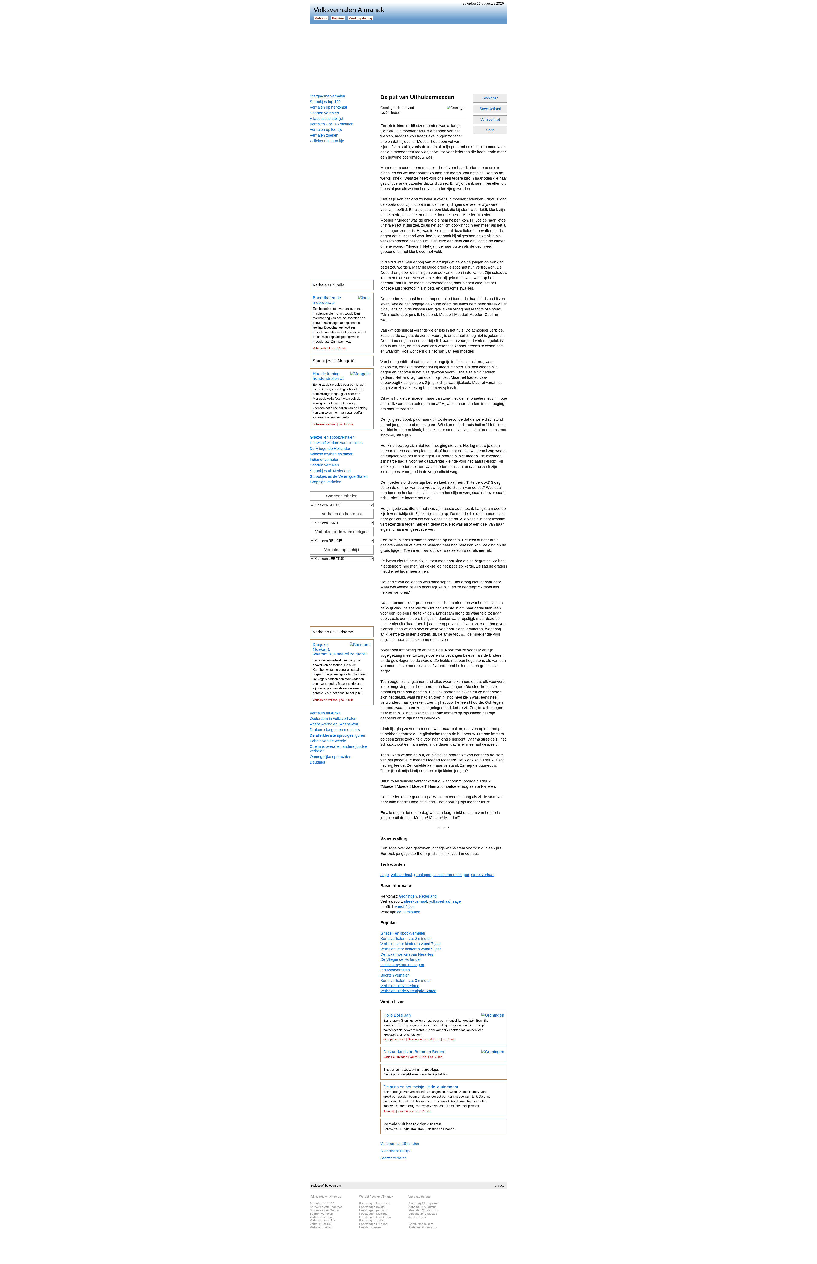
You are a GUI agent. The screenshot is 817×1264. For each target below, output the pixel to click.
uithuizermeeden (447, 875)
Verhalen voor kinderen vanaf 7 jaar (410, 944)
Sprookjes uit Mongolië (333, 361)
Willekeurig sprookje (327, 141)
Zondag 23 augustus (422, 1206)
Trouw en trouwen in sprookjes (415, 1071)
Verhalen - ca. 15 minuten (331, 124)
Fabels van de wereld (328, 741)
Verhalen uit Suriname (333, 632)
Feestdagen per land (373, 1210)
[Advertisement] (408, 57)
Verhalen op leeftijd (326, 129)
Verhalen (321, 18)
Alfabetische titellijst (326, 118)
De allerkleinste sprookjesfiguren (337, 735)
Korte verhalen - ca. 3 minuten (406, 980)
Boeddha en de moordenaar (339, 323)
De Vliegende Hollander (330, 448)
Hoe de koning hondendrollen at (340, 399)
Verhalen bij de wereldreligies (342, 531)
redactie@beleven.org (326, 1185)
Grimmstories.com (420, 1223)
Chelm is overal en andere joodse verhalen (338, 748)
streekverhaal (482, 875)
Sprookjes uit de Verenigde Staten (339, 476)
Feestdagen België (371, 1206)
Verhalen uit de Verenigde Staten (408, 991)
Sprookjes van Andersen (326, 1206)
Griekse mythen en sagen (331, 454)
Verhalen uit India (328, 285)
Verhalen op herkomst (328, 107)
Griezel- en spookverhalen (332, 437)
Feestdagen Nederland (374, 1203)
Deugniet (317, 762)
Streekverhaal (490, 109)
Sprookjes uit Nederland (330, 471)
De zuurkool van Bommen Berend (414, 1054)
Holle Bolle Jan (435, 1027)
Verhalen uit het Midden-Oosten (419, 1126)
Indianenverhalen (324, 460)
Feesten (338, 18)
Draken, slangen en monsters (335, 730)
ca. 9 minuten (390, 112)
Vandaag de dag (360, 18)
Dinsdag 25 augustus (422, 1213)
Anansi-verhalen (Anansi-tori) (334, 724)
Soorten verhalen (324, 113)
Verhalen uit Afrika (325, 713)
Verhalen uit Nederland (399, 986)
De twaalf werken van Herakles (336, 443)
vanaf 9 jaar (405, 907)
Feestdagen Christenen (375, 1217)
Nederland (406, 108)
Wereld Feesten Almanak (376, 1196)
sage (384, 875)
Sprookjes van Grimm (324, 1210)
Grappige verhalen (325, 482)
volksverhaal (401, 875)
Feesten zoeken (370, 1227)
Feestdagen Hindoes (373, 1223)
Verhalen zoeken (324, 135)
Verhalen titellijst (320, 1223)
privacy (499, 1185)
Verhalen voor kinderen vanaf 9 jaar (410, 949)
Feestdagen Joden (371, 1220)
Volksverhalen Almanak (325, 1196)
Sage (490, 130)
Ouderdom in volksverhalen (333, 718)
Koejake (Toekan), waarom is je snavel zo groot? (340, 672)
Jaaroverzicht (417, 1217)
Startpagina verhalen (327, 96)
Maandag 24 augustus (423, 1210)
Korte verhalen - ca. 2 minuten (406, 939)
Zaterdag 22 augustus (423, 1203)
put (466, 875)
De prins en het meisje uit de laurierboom (436, 1099)
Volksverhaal (490, 119)
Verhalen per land (322, 1217)
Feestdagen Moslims (373, 1213)
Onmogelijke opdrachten (330, 757)
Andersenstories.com (422, 1227)
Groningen (490, 98)
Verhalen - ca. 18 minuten (399, 1143)
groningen (422, 875)
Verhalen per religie (323, 1220)
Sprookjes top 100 (325, 102)
